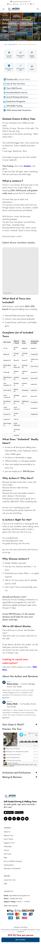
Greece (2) (34, 378)
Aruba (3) (33, 348)
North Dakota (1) (17, 408)
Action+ (5, 16)
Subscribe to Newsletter (12, 868)
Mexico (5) (34, 396)
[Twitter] (18, 818)
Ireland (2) (34, 390)
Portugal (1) (34, 402)
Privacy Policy (5, 930)
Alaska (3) (24, 348)
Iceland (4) (34, 384)
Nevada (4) (25, 390)
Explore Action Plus (13, 44)
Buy (10, 4)
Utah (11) (24, 396)
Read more (6, 698)
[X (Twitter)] (28, 4)
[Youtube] (22, 818)
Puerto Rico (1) (35, 366)
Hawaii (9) (25, 378)
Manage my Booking (20, 927)
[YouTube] (31, 4)
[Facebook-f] (14, 818)
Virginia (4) (7, 419)
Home (5, 44)
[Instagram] (23, 4)
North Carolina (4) (7, 396)
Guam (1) (24, 360)
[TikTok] (21, 4)
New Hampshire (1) (7, 384)
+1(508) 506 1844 (15, 898)
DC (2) (5, 348)
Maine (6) (6, 354)
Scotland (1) (34, 408)
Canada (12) (34, 354)
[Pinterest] (33, 4)
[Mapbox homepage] (7, 293)
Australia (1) (34, 372)
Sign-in (17, 4)
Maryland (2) (7, 360)
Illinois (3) (16, 360)
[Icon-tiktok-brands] (5, 818)
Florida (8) (6, 372)
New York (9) (7, 390)
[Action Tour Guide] (14, 9)
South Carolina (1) (7, 408)
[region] (20, 271)
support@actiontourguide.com (21, 1)
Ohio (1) (16, 419)
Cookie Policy (14, 930)
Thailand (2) (34, 414)
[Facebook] (25, 4)
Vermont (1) (7, 414)
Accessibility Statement (27, 930)
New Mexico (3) (17, 366)
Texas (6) (16, 435)
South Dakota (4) (17, 424)
